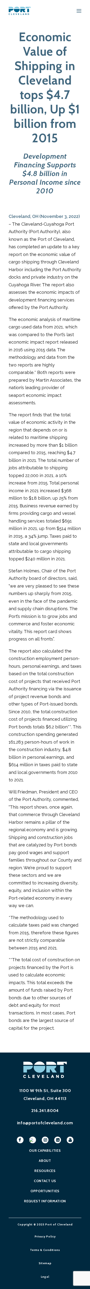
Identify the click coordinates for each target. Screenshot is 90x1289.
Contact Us (45, 1181)
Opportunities (45, 1191)
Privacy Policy (45, 1236)
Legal (45, 1276)
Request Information (45, 1201)
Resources (44, 1171)
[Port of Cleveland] (21, 11)
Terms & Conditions (45, 1250)
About (45, 1160)
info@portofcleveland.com (45, 1122)
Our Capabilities (45, 1150)
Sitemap (45, 1263)
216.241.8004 (45, 1110)
